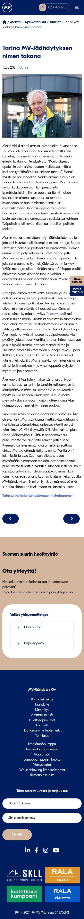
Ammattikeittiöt (42, 715)
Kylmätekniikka (42, 699)
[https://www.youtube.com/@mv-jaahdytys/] (56, 850)
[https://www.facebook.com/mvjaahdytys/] (37, 850)
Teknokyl (52, 314)
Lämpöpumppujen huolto (42, 759)
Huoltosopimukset (42, 720)
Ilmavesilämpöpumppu (42, 749)
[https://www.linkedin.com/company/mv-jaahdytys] (28, 850)
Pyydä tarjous (77, 290)
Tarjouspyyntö (33, 643)
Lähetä (17, 834)
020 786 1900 (53, 7)
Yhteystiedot (42, 765)
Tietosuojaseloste (42, 775)
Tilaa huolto (77, 281)
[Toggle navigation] (77, 7)
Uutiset (24, 67)
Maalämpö (42, 754)
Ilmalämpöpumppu (42, 744)
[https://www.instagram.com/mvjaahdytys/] (46, 850)
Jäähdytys (42, 704)
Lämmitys (42, 710)
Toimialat (42, 736)
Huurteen (28, 182)
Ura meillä (42, 725)
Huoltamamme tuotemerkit (42, 730)
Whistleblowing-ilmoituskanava (42, 770)
